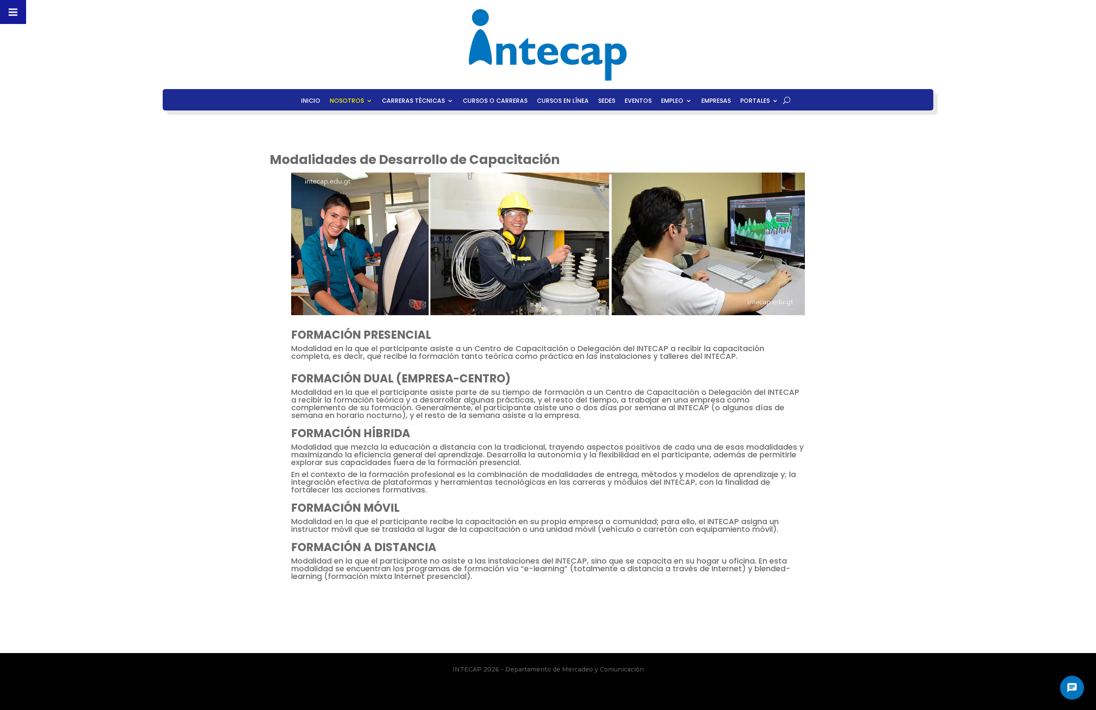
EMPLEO (672, 101)
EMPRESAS (716, 101)
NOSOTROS (347, 101)
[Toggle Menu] (13, 12)
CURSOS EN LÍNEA (563, 101)
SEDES (606, 101)
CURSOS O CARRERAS (495, 101)
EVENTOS (638, 101)
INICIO (310, 101)
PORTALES (755, 101)
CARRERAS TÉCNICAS (413, 101)
